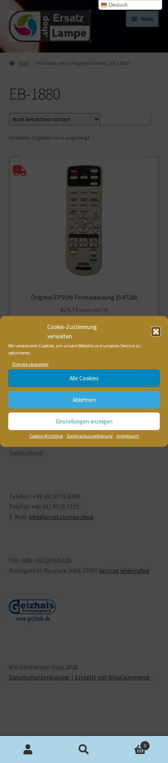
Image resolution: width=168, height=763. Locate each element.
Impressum (127, 436)
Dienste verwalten (30, 364)
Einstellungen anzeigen (84, 421)
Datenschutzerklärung (90, 436)
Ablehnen (84, 399)
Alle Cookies (84, 378)
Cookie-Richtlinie (46, 436)
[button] (156, 332)
